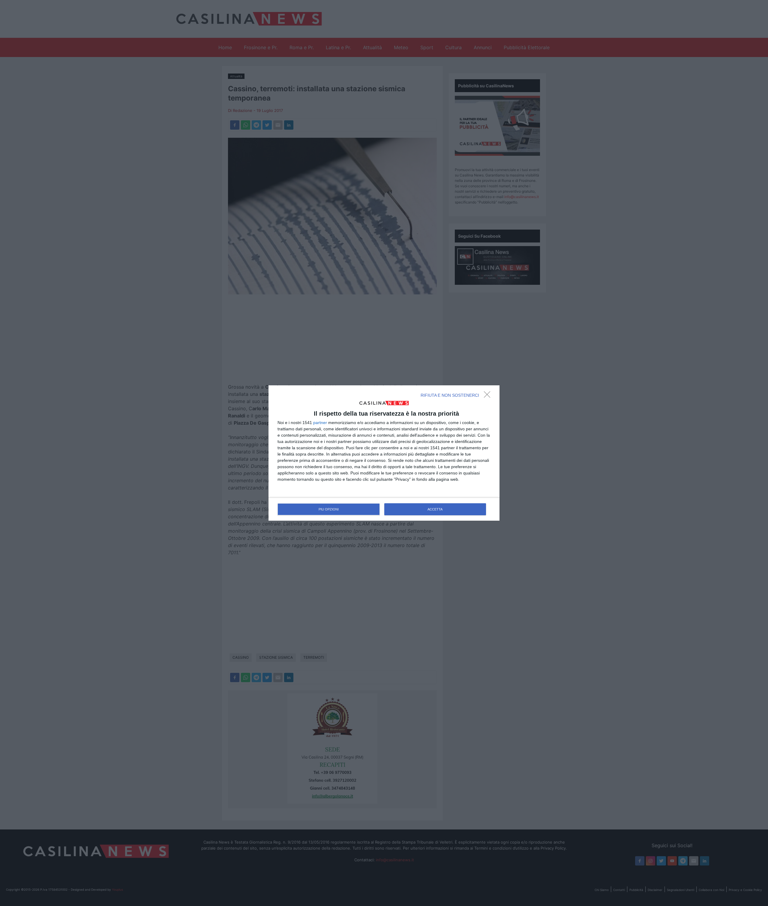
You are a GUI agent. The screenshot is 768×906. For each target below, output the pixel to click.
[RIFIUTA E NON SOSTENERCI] (489, 396)
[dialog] (384, 453)
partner (320, 422)
